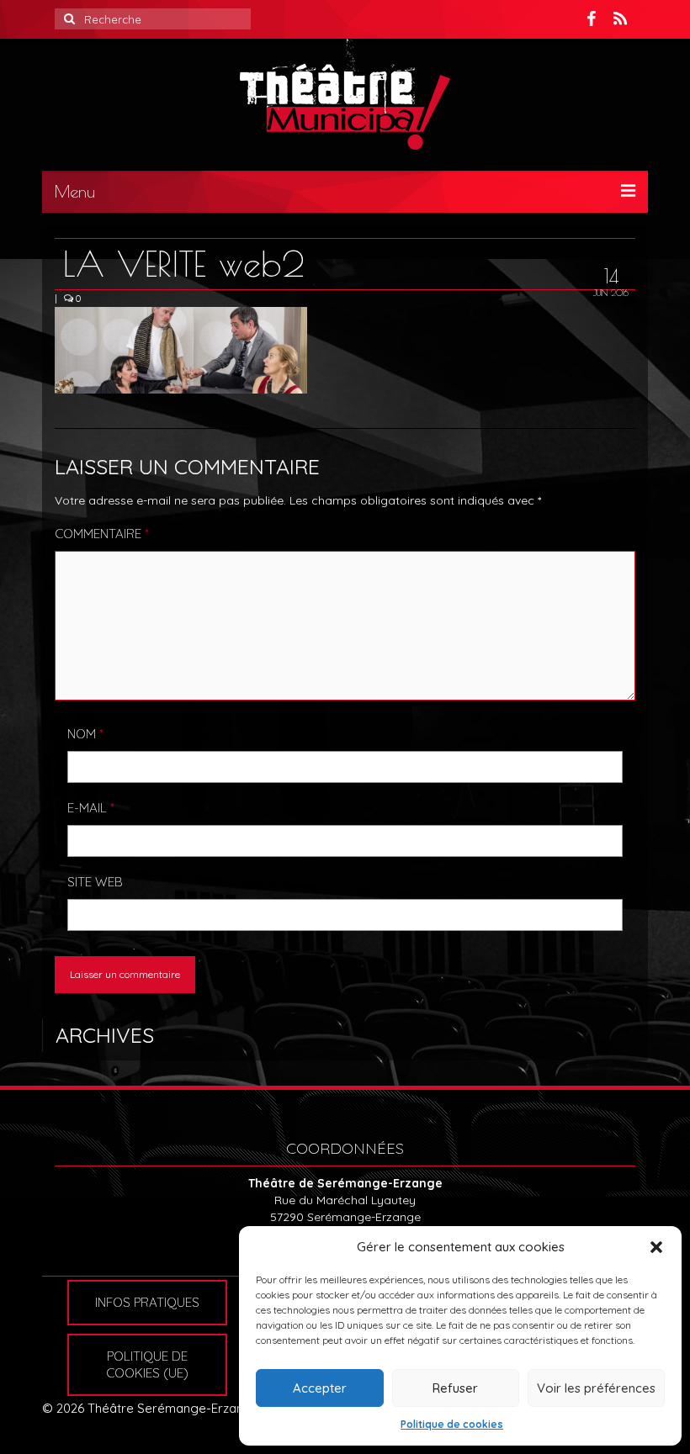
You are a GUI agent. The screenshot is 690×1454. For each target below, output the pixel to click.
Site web (95, 882)
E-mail (90, 808)
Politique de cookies (452, 1424)
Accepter (320, 1388)
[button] (656, 1247)
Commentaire (102, 534)
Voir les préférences (596, 1388)
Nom (85, 734)
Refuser (455, 1388)
